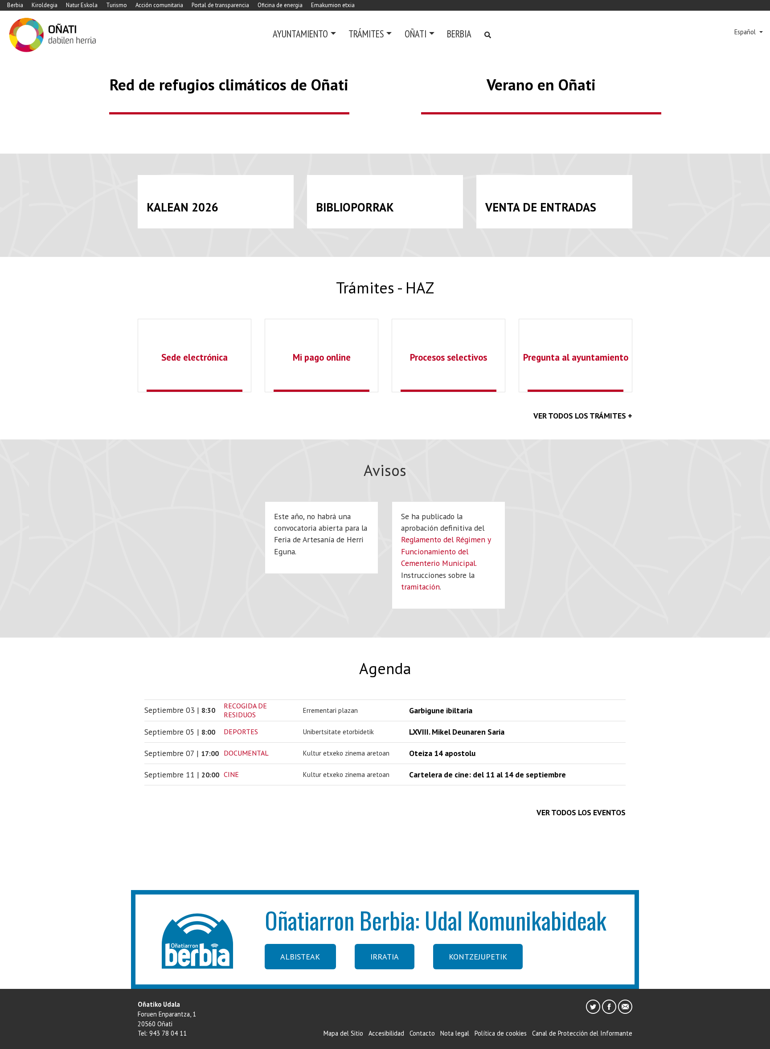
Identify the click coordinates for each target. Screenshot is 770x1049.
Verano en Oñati (541, 84)
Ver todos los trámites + (582, 416)
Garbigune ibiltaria (440, 710)
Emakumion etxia (333, 5)
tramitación (420, 586)
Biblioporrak (355, 207)
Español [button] (746, 32)
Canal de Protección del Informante (582, 1033)
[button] (57, 63)
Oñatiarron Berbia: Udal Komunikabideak (435, 920)
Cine (231, 774)
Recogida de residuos (245, 710)
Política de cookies (501, 1033)
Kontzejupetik (478, 956)
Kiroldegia (44, 5)
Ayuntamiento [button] (300, 33)
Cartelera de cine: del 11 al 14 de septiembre (487, 774)
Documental (246, 752)
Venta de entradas (540, 207)
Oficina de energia (280, 5)
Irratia (384, 956)
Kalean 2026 (182, 207)
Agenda (385, 668)
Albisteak (300, 956)
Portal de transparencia (220, 5)
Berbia (15, 5)
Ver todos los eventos (581, 812)
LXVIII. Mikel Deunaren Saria (456, 732)
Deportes (241, 731)
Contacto (422, 1033)
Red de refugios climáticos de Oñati (229, 84)
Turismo (116, 5)
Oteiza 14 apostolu (442, 753)
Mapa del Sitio (343, 1033)
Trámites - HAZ (385, 287)
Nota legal (454, 1033)
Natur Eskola (82, 5)
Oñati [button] (415, 33)
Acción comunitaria (159, 5)
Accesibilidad (386, 1033)
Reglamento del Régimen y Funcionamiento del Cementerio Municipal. (446, 551)
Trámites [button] (366, 33)
